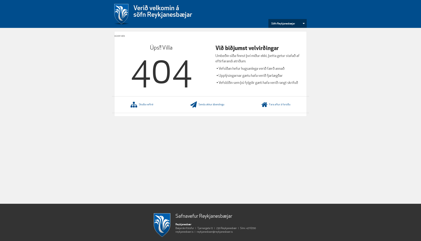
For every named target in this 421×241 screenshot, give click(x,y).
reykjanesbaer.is (184, 231)
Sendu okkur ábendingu (211, 104)
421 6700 (251, 228)
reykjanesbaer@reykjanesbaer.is (215, 231)
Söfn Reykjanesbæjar (283, 23)
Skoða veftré (146, 104)
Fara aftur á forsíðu (279, 104)
